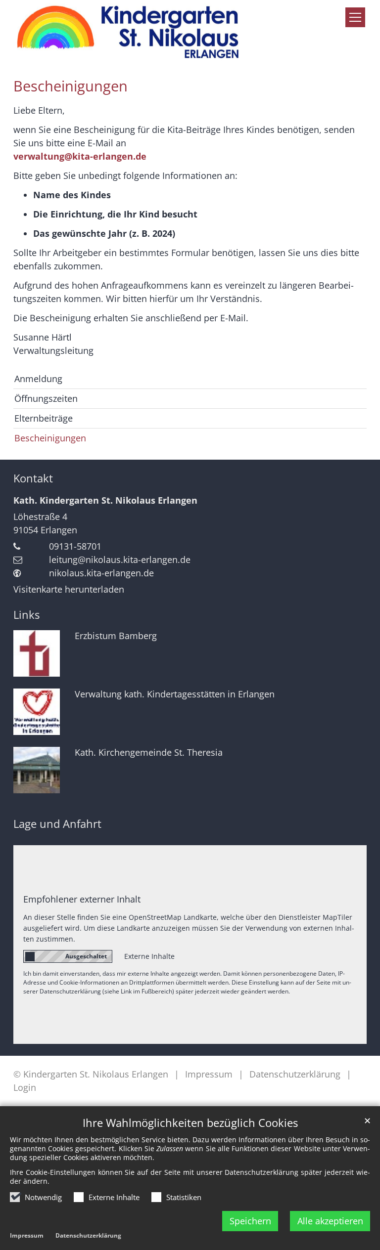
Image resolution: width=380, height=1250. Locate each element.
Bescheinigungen (70, 86)
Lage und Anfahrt (57, 823)
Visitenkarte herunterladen (68, 589)
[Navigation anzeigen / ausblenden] (355, 17)
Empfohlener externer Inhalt (82, 899)
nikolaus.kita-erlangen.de (101, 573)
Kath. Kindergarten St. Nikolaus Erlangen (105, 500)
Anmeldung (38, 379)
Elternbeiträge (43, 418)
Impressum (27, 1235)
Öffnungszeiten (46, 398)
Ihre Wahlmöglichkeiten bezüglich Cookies (190, 1122)
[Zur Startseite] (128, 32)
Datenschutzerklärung (88, 1235)
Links (26, 614)
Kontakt (33, 478)
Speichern (250, 1221)
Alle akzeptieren (330, 1221)
